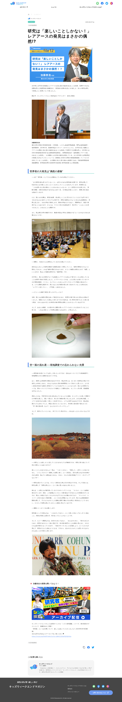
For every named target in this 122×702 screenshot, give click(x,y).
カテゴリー (24, 7)
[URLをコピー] (84, 647)
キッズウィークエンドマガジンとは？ (91, 7)
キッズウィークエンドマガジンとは (77, 685)
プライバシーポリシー (73, 691)
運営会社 (70, 688)
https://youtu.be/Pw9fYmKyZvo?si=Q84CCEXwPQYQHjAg (51, 636)
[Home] (28, 14)
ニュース (53, 7)
